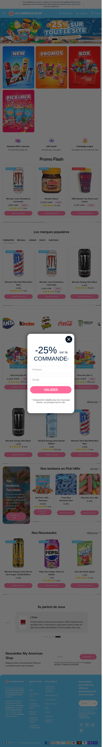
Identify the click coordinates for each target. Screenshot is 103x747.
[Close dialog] (68, 339)
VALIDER (51, 390)
